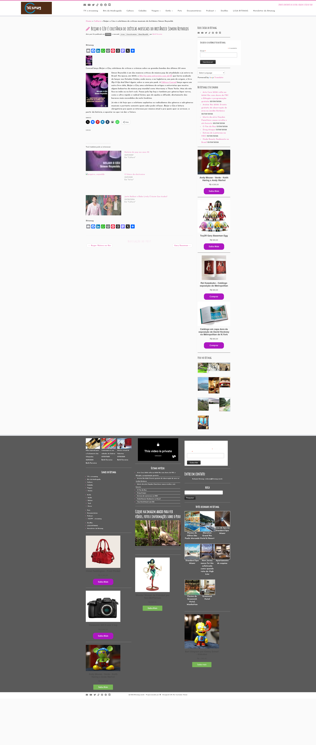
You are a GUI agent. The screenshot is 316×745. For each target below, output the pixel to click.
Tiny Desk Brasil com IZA (145, 502)
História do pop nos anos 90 (136, 152)
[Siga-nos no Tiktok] (98, 5)
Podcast (210, 11)
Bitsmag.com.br (139, 695)
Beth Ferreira (157, 34)
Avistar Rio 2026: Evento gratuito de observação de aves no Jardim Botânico (214, 108)
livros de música (131, 34)
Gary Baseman (182, 246)
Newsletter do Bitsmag (264, 11)
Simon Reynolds (143, 34)
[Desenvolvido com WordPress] (160, 694)
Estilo (168, 11)
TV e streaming (90, 11)
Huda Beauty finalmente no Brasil (148, 499)
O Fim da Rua (209, 127)
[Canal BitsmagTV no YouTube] (90, 5)
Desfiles (224, 11)
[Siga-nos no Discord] (110, 5)
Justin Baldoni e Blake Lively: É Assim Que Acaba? (145, 197)
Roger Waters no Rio (99, 246)
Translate (218, 78)
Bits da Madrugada (112, 11)
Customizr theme (181, 695)
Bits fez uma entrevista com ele (154, 76)
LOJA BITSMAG (240, 11)
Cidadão (142, 11)
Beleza (90, 500)
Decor (90, 506)
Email (203, 51)
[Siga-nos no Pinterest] (102, 5)
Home (89, 21)
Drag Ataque (209, 130)
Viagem (155, 11)
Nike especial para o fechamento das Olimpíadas (92, 453)
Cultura (130, 11)
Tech (89, 503)
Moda (90, 497)
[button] (203, 368)
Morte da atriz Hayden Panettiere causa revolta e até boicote (214, 120)
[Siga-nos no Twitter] (94, 5)
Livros (123, 34)
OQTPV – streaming (94, 519)
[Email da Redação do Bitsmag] (85, 5)
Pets (180, 11)
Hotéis (90, 491)
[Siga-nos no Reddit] (106, 5)
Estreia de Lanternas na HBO (147, 496)
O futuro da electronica (134, 174)
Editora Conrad (168, 82)
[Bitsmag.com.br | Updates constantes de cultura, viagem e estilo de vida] (36, 8)
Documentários (194, 11)
